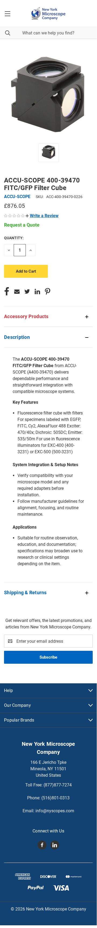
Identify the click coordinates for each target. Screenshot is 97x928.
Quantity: (14, 238)
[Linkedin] (37, 291)
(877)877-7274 (58, 785)
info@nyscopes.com (54, 810)
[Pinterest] (47, 291)
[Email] (17, 291)
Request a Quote (21, 225)
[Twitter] (27, 291)
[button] (42, 215)
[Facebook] (6, 291)
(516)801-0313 (55, 797)
